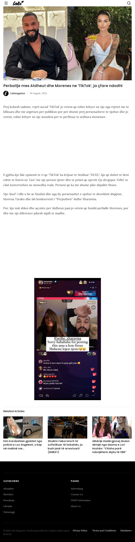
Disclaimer (126, 530)
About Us (76, 506)
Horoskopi (8, 500)
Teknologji (9, 512)
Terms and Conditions (104, 530)
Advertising (77, 488)
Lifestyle (7, 506)
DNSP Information (81, 500)
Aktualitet (8, 488)
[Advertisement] (67, 146)
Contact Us (77, 494)
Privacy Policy (80, 530)
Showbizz (8, 494)
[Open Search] (129, 3)
